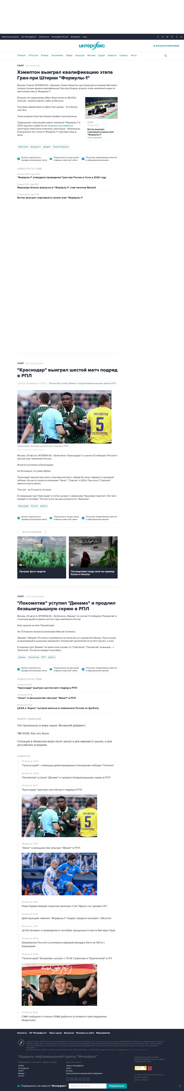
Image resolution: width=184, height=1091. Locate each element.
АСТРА (21, 1076)
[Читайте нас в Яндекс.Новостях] (68, 1079)
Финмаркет (75, 37)
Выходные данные (142, 1077)
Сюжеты (123, 55)
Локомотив (23, 312)
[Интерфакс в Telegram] (72, 1079)
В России (33, 55)
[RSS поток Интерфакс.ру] (84, 1079)
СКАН (68, 1068)
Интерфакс (92, 46)
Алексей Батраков (57, 312)
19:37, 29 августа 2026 (34, 363)
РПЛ (43, 657)
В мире (44, 55)
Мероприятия (103, 1033)
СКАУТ (21, 1071)
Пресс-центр (55, 1033)
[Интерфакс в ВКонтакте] (80, 1079)
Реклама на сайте (85, 1033)
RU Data (69, 1071)
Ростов (34, 506)
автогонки (23, 147)
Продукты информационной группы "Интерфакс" (57, 1056)
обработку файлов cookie (137, 1050)
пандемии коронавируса (60, 125)
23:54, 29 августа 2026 (34, 218)
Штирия (46, 147)
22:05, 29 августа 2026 (34, 597)
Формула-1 (35, 147)
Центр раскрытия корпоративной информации (84, 1073)
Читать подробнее (100, 133)
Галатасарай (74, 312)
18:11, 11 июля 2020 (32, 66)
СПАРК (21, 1066)
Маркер (21, 1073)
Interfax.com (44, 37)
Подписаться (116, 1086)
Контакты (22, 1033)
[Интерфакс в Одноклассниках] (88, 1079)
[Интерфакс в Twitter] (76, 1079)
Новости (112, 55)
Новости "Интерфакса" (75, 1066)
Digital (101, 55)
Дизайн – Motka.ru (141, 1080)
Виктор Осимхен (39, 312)
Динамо (22, 657)
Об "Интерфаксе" (29, 37)
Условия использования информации (149, 1075)
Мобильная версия (10, 37)
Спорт (69, 55)
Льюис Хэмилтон (61, 147)
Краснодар (23, 506)
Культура (79, 55)
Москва (91, 55)
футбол (86, 312)
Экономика (57, 55)
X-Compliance (23, 1068)
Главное (21, 55)
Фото (134, 55)
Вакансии (69, 1033)
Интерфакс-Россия (60, 37)
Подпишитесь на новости (44, 1085)
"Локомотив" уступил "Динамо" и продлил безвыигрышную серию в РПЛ (82, 383)
